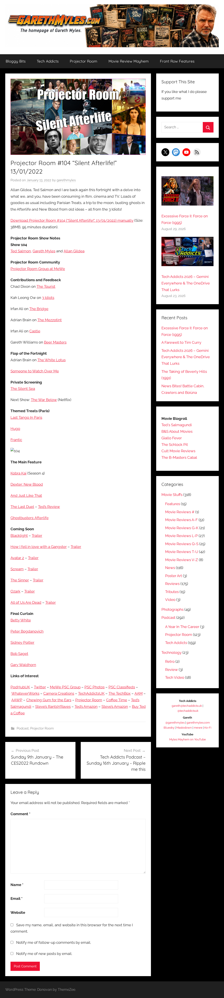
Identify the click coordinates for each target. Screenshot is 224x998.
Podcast (23, 728)
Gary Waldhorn (23, 665)
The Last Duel (22, 506)
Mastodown (184, 727)
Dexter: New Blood (26, 484)
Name (16, 885)
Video (170, 599)
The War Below (44, 400)
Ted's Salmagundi (176, 425)
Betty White (20, 620)
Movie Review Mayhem (128, 61)
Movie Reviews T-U (181, 552)
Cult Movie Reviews (178, 451)
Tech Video (174, 677)
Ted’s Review (49, 506)
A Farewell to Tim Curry (181, 342)
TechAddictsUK (91, 693)
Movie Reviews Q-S (181, 544)
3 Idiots (48, 297)
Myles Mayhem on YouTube (187, 739)
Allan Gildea (74, 251)
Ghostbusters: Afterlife (29, 518)
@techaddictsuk (187, 710)
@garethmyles (175, 722)
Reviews (172, 583)
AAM (139, 693)
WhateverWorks (25, 693)
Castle (34, 331)
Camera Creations (58, 693)
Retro (170, 661)
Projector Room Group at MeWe (37, 269)
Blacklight (19, 535)
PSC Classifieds (121, 687)
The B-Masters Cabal (179, 457)
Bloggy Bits (16, 61)
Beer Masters (55, 342)
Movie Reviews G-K (181, 528)
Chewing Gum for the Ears (48, 700)
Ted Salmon (20, 251)
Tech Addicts (48, 61)
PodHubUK (20, 687)
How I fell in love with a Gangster (38, 546)
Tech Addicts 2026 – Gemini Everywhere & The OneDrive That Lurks (185, 283)
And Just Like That (26, 495)
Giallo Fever (171, 438)
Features (172, 504)
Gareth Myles (44, 251)
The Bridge (38, 309)
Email (16, 898)
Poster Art (173, 576)
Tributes (172, 592)
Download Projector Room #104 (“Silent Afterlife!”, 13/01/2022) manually (71, 220)
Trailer (37, 535)
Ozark (15, 591)
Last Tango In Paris (26, 417)
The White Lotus (51, 360)
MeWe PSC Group (65, 687)
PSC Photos (94, 687)
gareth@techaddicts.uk (187, 705)
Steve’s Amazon (115, 706)
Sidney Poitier (22, 642)
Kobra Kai (18, 473)
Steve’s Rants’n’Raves (53, 706)
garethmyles (66, 180)
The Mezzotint (49, 320)
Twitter (40, 687)
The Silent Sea (22, 388)
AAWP (16, 700)
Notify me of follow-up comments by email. (53, 942)
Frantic (16, 440)
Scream (17, 569)
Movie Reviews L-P (181, 536)
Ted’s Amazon (86, 706)
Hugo (15, 428)
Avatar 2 (17, 558)
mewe (198, 727)
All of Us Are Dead (25, 602)
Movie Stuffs (171, 494)
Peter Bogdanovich (27, 631)
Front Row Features (177, 61)
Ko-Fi (207, 727)
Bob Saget (19, 653)
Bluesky (169, 727)
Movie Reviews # (179, 512)
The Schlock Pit (174, 444)
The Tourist (46, 286)
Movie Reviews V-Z (181, 560)
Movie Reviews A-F (181, 520)
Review (171, 669)
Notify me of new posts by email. (44, 953)
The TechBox (119, 693)
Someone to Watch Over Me (34, 371)
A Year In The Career (182, 627)
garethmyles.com (198, 722)
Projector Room (83, 61)
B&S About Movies (176, 431)
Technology (171, 652)
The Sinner (19, 580)
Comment (20, 814)
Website (17, 912)
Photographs (172, 609)
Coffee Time (116, 700)
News (170, 567)
